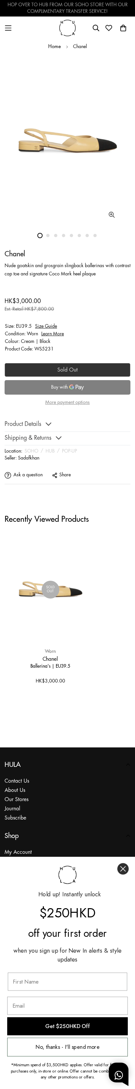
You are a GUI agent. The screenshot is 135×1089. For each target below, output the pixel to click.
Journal (12, 809)
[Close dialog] (123, 869)
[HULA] (67, 28)
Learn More (52, 334)
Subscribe (15, 818)
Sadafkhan (28, 458)
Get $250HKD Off (67, 1026)
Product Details (23, 424)
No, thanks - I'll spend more (67, 1047)
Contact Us (17, 781)
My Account (18, 852)
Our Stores (17, 799)
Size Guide (46, 326)
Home (54, 46)
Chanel (50, 659)
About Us (15, 790)
